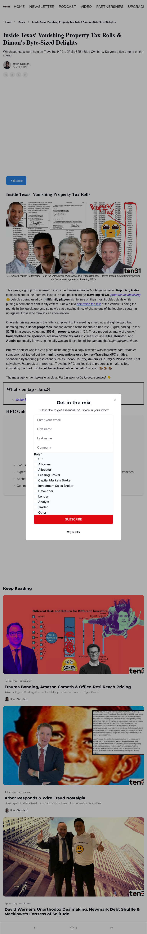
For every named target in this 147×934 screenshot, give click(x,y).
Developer (45, 491)
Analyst (43, 502)
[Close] (115, 399)
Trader (43, 507)
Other (42, 512)
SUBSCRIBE (73, 519)
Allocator (44, 469)
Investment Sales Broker (56, 486)
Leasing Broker (49, 475)
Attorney (44, 464)
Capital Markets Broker (55, 480)
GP (40, 459)
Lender (43, 496)
